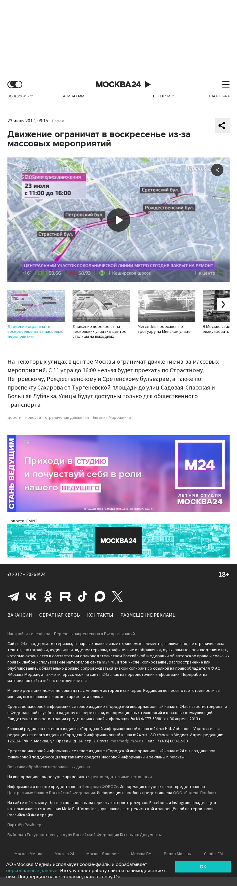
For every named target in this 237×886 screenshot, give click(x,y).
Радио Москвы (178, 854)
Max (100, 596)
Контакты (100, 615)
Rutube (65, 596)
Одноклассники (48, 596)
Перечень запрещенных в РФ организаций (94, 634)
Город (58, 121)
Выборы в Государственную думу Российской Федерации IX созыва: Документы (84, 835)
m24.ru (23, 644)
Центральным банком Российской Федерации (51, 793)
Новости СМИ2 (22, 521)
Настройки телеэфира (28, 634)
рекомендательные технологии (121, 777)
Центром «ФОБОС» (100, 787)
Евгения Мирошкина (112, 417)
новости (33, 417)
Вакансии (19, 615)
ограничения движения (67, 417)
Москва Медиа (28, 854)
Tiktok (83, 596)
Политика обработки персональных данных (48, 767)
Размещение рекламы (148, 615)
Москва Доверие (102, 854)
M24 (41, 574)
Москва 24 (118, 84)
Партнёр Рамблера (25, 825)
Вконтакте (31, 596)
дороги (14, 417)
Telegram (13, 596)
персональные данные (31, 871)
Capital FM (213, 854)
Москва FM (141, 854)
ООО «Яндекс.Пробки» (194, 793)
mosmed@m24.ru (126, 741)
